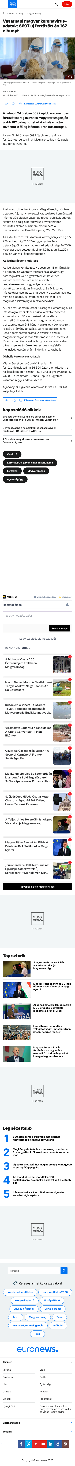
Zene (59, 1317)
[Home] (4, 13)
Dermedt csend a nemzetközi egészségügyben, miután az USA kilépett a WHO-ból (30, 429)
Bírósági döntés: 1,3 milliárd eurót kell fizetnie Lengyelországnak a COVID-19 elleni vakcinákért (30, 418)
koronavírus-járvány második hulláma (30, 462)
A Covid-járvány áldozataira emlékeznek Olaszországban (26, 441)
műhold (58, 1325)
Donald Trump (52, 1308)
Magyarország (34, 13)
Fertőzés (12, 470)
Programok (46, 1398)
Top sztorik (14, 955)
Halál (37, 1333)
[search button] (64, 1270)
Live (67, 4)
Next (5, 1384)
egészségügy (15, 479)
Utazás (7, 1391)
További (7, 1431)
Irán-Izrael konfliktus (20, 1292)
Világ (20, 13)
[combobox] (38, 1270)
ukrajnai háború (24, 1300)
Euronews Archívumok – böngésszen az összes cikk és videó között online (55, 1408)
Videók (7, 1398)
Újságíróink (9, 1405)
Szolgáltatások (11, 1422)
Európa (7, 1369)
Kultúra (44, 1391)
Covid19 (12, 454)
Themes (7, 1361)
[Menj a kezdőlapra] (12, 4)
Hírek (11, 13)
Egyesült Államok (24, 1308)
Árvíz (16, 1317)
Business (8, 1376)
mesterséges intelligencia (28, 1325)
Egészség (45, 1384)
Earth (43, 1376)
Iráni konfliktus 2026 (55, 1292)
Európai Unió (52, 1300)
